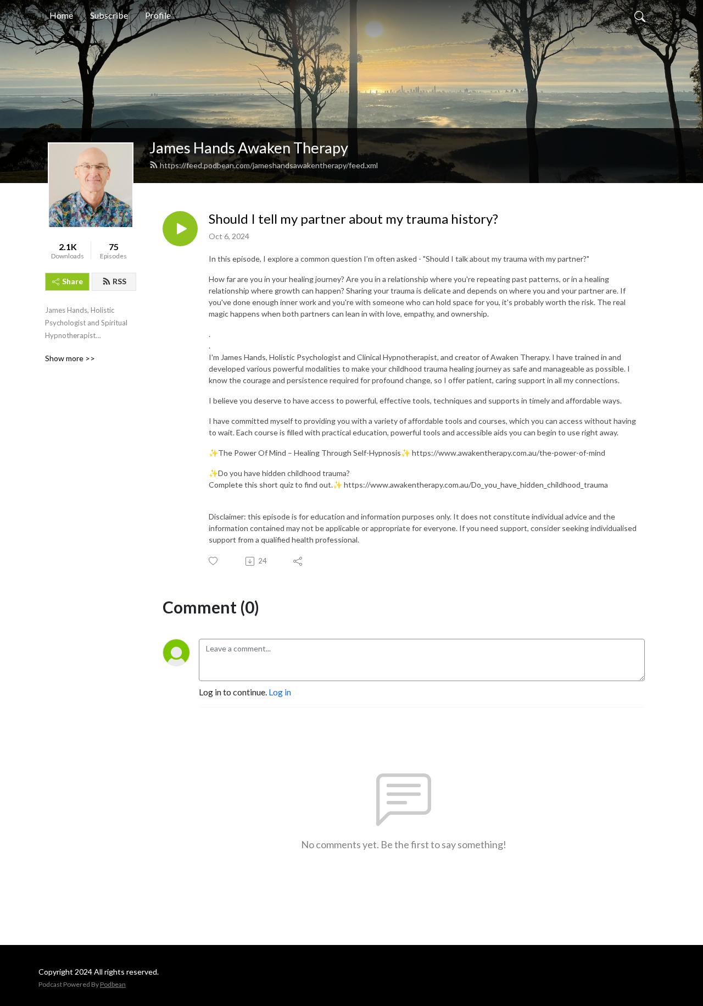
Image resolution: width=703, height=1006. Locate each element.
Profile (158, 15)
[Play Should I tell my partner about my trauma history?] (180, 228)
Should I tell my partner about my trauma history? (353, 218)
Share (72, 281)
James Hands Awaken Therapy (248, 148)
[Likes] (214, 561)
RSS (119, 281)
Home (61, 15)
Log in (280, 692)
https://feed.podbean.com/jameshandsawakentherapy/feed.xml (269, 165)
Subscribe (109, 15)
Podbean (113, 984)
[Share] (298, 561)
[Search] (640, 15)
